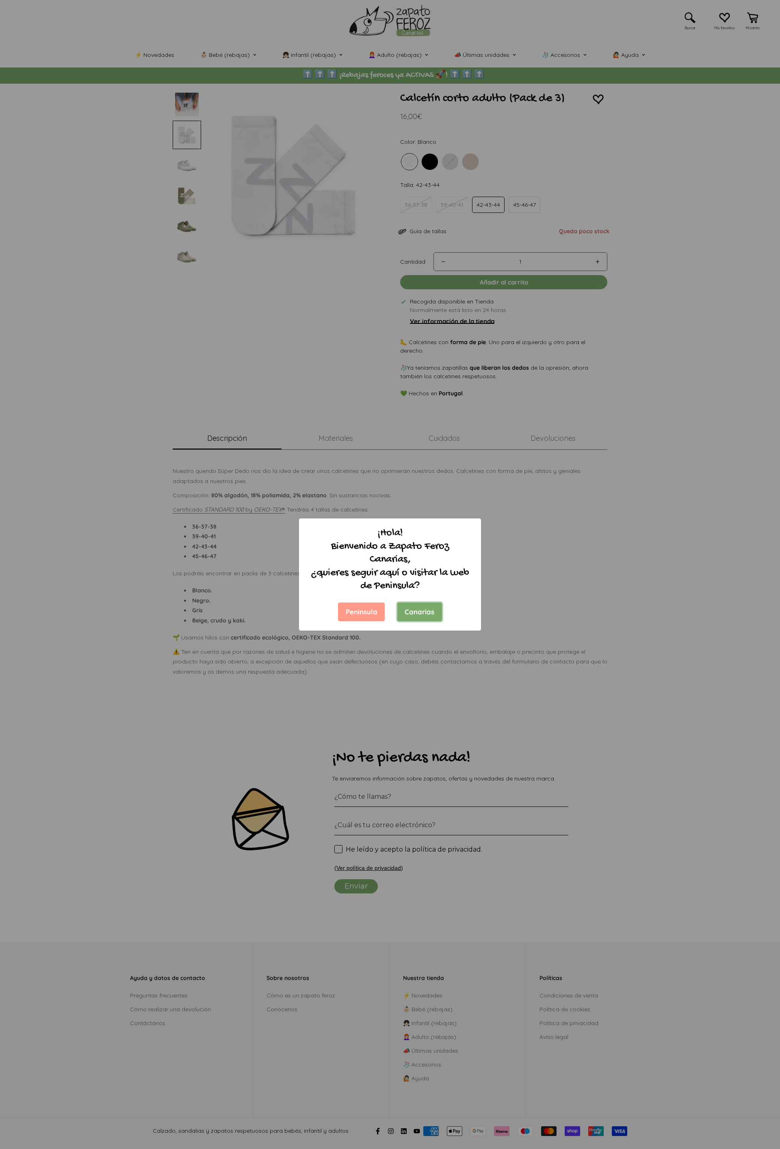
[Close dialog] (761, 990)
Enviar (680, 1117)
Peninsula (361, 611)
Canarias (419, 611)
